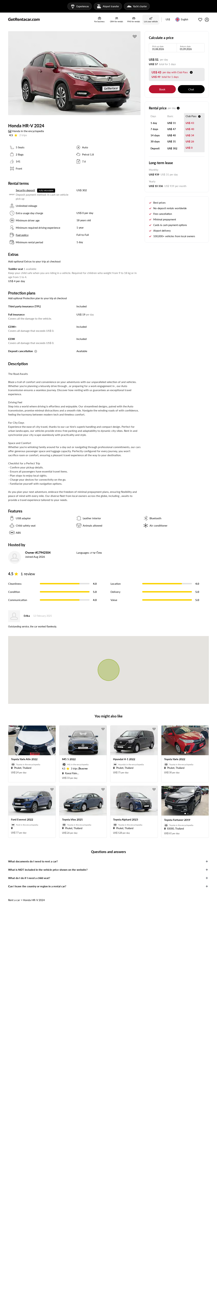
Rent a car (14, 900)
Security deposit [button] (25, 190)
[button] (168, 19)
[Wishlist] (200, 19)
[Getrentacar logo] (24, 19)
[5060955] (135, 36)
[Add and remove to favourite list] (52, 729)
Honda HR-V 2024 (34, 900)
